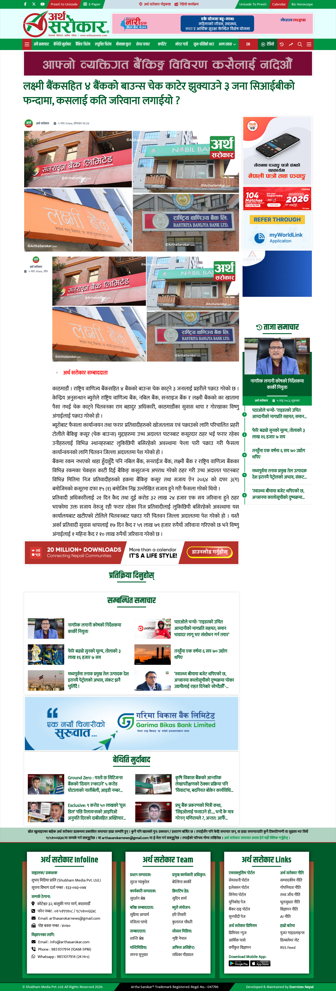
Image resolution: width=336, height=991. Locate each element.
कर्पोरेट (162, 44)
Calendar (279, 4)
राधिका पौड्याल (182, 954)
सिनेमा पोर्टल (237, 894)
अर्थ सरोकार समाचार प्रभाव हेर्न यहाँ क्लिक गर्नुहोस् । (257, 838)
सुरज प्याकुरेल (139, 882)
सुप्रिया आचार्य (139, 914)
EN (248, 44)
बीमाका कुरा (123, 44)
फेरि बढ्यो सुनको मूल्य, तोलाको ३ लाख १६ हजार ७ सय (94, 654)
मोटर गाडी (181, 44)
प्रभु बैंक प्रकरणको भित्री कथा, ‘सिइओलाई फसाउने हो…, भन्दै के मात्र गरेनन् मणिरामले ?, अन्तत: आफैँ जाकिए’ (204, 812)
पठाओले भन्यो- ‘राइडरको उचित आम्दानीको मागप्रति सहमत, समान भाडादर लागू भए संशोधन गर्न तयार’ (201, 628)
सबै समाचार (41, 44)
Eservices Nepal (301, 987)
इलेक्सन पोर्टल (239, 887)
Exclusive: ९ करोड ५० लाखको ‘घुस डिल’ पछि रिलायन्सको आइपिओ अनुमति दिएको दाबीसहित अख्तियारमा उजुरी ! (97, 812)
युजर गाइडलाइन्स (292, 933)
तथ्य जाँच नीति (290, 894)
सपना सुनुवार (139, 954)
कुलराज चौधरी (182, 922)
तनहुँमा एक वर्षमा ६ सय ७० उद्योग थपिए (200, 654)
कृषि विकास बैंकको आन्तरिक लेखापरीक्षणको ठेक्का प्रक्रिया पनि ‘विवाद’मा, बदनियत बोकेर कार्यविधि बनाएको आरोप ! (203, 784)
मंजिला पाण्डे (138, 922)
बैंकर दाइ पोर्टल (239, 909)
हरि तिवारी (179, 914)
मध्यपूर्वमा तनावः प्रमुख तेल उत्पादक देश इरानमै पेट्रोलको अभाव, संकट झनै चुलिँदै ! (98, 680)
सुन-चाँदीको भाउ (204, 44)
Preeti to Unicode (64, 4)
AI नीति (285, 916)
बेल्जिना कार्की (181, 882)
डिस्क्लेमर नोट (289, 940)
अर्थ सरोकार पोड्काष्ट (157, 4)
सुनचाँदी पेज (237, 916)
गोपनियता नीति (290, 887)
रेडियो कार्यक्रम (189, 4)
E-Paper (95, 4)
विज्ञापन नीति (289, 909)
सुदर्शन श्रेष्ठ (137, 898)
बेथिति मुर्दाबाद (62, 44)
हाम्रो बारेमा (287, 925)
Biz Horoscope (302, 4)
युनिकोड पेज (237, 902)
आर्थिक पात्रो (237, 940)
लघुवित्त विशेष (103, 44)
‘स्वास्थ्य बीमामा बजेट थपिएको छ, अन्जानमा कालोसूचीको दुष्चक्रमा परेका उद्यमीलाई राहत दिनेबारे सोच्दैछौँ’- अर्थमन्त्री (204, 680)
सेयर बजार (143, 44)
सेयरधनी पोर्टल (239, 880)
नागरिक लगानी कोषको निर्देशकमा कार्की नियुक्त (94, 628)
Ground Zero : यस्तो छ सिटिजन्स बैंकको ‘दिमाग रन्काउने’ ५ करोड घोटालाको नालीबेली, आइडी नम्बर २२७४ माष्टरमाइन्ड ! (95, 784)
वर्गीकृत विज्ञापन (240, 947)
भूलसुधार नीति (290, 902)
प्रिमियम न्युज (238, 933)
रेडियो (270, 44)
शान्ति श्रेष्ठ (137, 938)
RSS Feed (287, 947)
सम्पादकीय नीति (291, 880)
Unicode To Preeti (253, 4)
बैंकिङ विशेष (83, 44)
